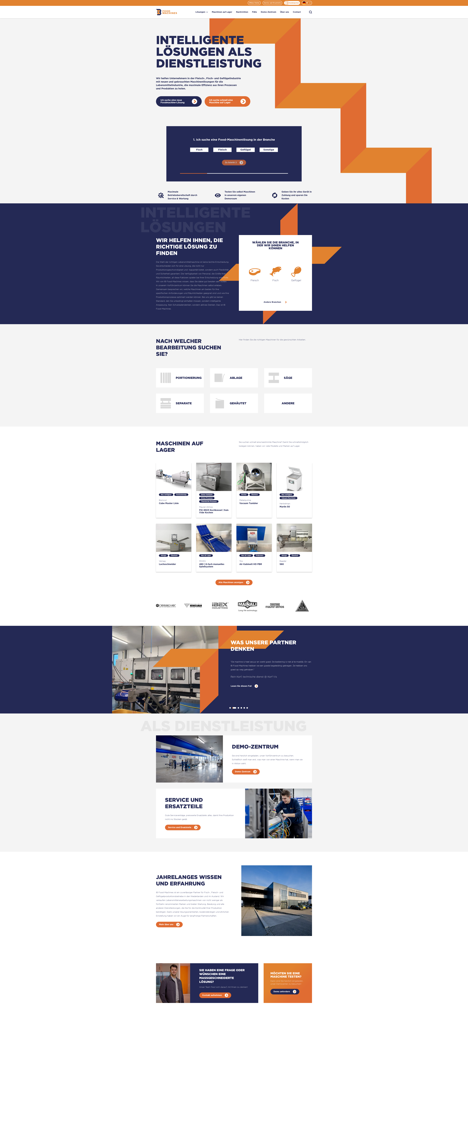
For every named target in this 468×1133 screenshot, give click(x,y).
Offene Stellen (254, 3)
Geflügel (245, 150)
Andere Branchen (272, 302)
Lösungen (200, 12)
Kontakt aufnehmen (212, 995)
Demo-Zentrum (268, 12)
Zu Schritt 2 (231, 163)
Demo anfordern (281, 992)
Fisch (199, 150)
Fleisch (222, 150)
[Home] (166, 12)
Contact (297, 12)
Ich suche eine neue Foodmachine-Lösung (173, 101)
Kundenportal (294, 3)
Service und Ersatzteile (272, 3)
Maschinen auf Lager (222, 12)
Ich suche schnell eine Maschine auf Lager (221, 101)
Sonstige (268, 150)
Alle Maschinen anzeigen (231, 582)
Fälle (254, 12)
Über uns (284, 12)
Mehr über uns (166, 924)
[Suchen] (310, 12)
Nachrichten (242, 12)
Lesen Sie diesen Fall (241, 682)
